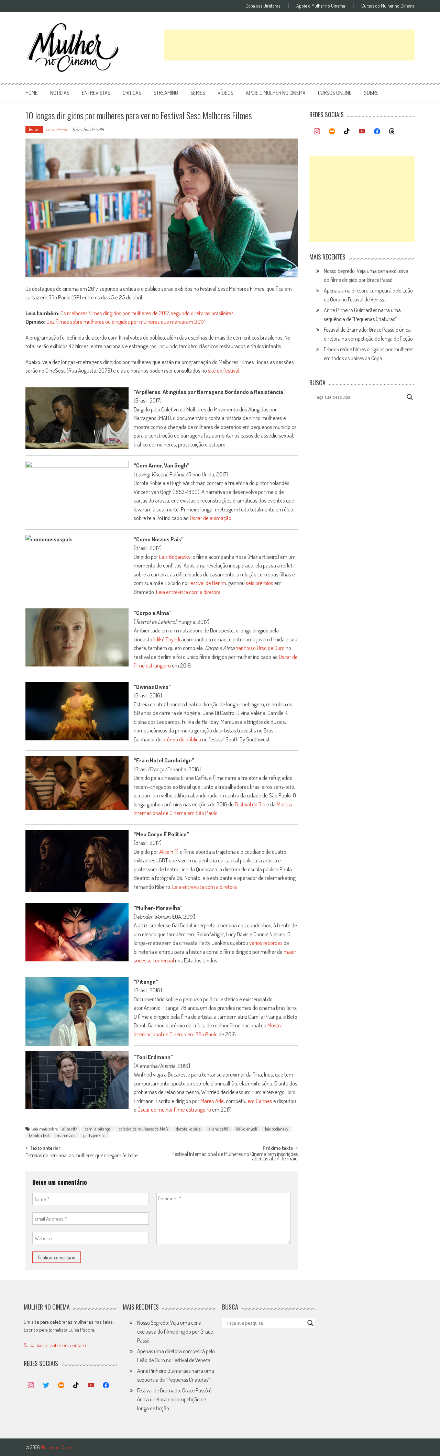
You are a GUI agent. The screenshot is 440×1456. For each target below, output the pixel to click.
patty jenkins (94, 1135)
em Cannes (260, 1100)
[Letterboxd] (332, 131)
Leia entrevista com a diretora (188, 591)
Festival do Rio (250, 804)
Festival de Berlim (207, 582)
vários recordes (266, 942)
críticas (132, 92)
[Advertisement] (289, 45)
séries (197, 92)
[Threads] (391, 131)
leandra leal (39, 1135)
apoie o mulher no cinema (276, 92)
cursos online (335, 92)
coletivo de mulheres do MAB (143, 1129)
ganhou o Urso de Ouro (260, 647)
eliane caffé (218, 1129)
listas (34, 129)
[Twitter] (46, 1385)
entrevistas (96, 92)
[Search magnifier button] (410, 397)
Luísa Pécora (57, 129)
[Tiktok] (347, 131)
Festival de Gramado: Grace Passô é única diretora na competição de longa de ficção (174, 1399)
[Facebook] (377, 131)
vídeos (225, 92)
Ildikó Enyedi (166, 639)
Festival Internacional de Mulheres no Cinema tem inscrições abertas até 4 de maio (235, 1157)
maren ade (66, 1135)
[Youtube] (362, 131)
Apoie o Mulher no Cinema (320, 5)
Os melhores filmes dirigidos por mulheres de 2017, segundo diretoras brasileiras (147, 313)
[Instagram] (316, 131)
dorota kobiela (188, 1129)
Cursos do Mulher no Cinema (388, 5)
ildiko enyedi (246, 1129)
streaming (166, 92)
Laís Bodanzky (174, 556)
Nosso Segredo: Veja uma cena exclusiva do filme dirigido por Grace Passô (175, 1331)
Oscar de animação (210, 517)
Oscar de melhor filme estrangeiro (174, 1109)
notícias (59, 92)
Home (31, 92)
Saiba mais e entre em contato (55, 1345)
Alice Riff (168, 851)
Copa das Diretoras (262, 5)
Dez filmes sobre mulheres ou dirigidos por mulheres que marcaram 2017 (125, 321)
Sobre (371, 92)
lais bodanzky (276, 1129)
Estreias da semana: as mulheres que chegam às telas (81, 1156)
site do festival (223, 370)
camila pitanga (98, 1129)
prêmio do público (182, 739)
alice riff (69, 1129)
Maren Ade (212, 1100)
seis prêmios (259, 582)
